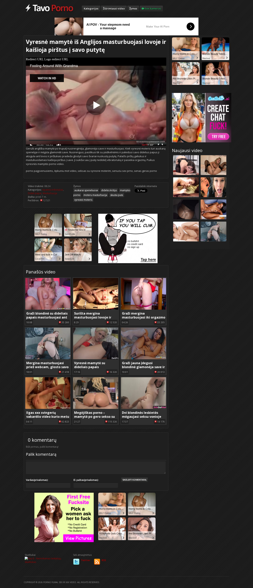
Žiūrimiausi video (114, 8)
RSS (104, 560)
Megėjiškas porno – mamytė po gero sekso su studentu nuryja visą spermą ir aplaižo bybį (94, 418)
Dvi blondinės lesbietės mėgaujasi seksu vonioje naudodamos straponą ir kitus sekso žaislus (141, 418)
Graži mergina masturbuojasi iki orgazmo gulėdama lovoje (143, 317)
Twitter (85, 560)
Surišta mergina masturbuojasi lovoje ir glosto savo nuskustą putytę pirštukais (92, 319)
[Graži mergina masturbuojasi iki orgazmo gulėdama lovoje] (143, 308)
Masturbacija (50, 193)
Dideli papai (35, 193)
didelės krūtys (109, 190)
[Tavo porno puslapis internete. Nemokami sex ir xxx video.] (49, 11)
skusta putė (116, 195)
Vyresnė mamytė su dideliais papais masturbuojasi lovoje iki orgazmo (93, 369)
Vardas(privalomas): (37, 480)
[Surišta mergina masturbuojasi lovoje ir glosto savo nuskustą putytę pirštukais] (95, 308)
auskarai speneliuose (86, 190)
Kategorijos (91, 8)
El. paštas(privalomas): (86, 480)
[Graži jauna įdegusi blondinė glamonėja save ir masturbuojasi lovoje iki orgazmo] (143, 358)
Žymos (133, 8)
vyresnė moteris (83, 199)
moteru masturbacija (95, 195)
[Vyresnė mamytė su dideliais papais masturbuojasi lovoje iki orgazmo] (95, 358)
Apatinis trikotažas (52, 189)
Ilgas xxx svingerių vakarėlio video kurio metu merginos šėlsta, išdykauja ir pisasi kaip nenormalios (47, 418)
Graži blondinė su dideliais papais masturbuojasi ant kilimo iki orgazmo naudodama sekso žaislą (47, 319)
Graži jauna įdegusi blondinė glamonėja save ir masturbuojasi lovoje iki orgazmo (143, 369)
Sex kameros (152, 8)
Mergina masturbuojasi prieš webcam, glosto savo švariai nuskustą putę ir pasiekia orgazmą (47, 369)
